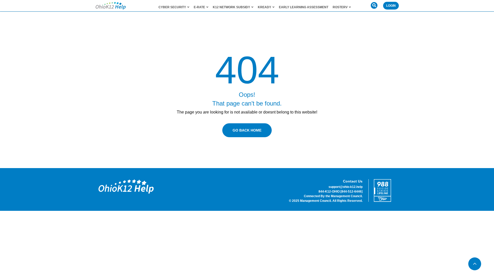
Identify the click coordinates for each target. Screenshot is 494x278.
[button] (374, 5)
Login (391, 5)
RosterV (340, 7)
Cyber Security (172, 7)
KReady (264, 7)
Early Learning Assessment (303, 7)
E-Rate (199, 7)
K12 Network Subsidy (231, 7)
